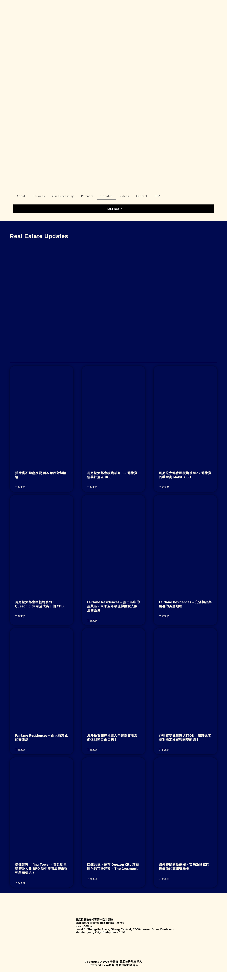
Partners (87, 196)
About (21, 196)
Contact (142, 196)
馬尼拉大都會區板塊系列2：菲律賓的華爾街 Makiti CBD (185, 474)
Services (39, 196)
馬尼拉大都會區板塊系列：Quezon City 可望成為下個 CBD (39, 604)
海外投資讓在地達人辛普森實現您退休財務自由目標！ (112, 737)
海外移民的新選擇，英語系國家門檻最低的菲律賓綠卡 (184, 866)
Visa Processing (63, 196)
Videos (124, 196)
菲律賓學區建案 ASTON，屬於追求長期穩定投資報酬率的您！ (185, 737)
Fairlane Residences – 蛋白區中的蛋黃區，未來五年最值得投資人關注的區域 (113, 606)
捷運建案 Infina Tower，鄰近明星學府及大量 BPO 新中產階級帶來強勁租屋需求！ (41, 868)
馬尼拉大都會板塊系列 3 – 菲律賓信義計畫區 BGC (112, 474)
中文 (157, 196)
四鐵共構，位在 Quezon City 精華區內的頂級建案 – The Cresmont (113, 866)
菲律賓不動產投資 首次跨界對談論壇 (41, 474)
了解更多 (20, 487)
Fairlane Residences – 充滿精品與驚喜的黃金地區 (185, 604)
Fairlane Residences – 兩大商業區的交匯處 (41, 737)
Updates (106, 196)
